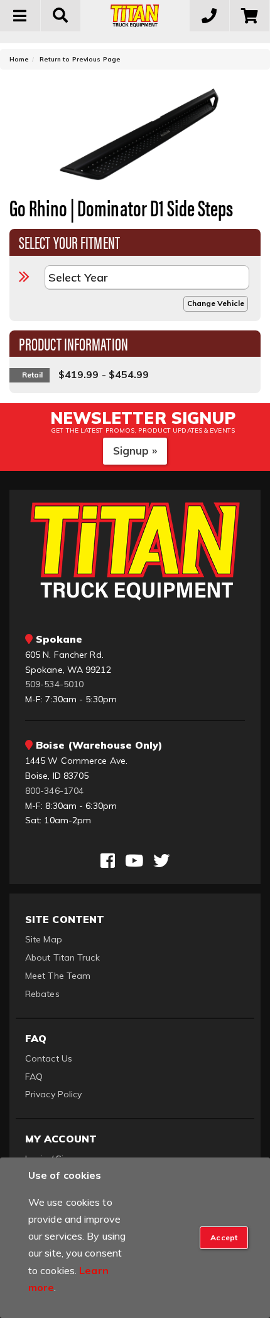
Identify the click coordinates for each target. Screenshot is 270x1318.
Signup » (135, 450)
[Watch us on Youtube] (134, 861)
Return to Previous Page (80, 59)
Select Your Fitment (69, 241)
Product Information (73, 343)
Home (19, 59)
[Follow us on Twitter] (161, 861)
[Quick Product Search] (61, 15)
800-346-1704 (54, 790)
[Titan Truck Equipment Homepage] (135, 15)
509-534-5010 (54, 684)
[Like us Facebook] (107, 861)
